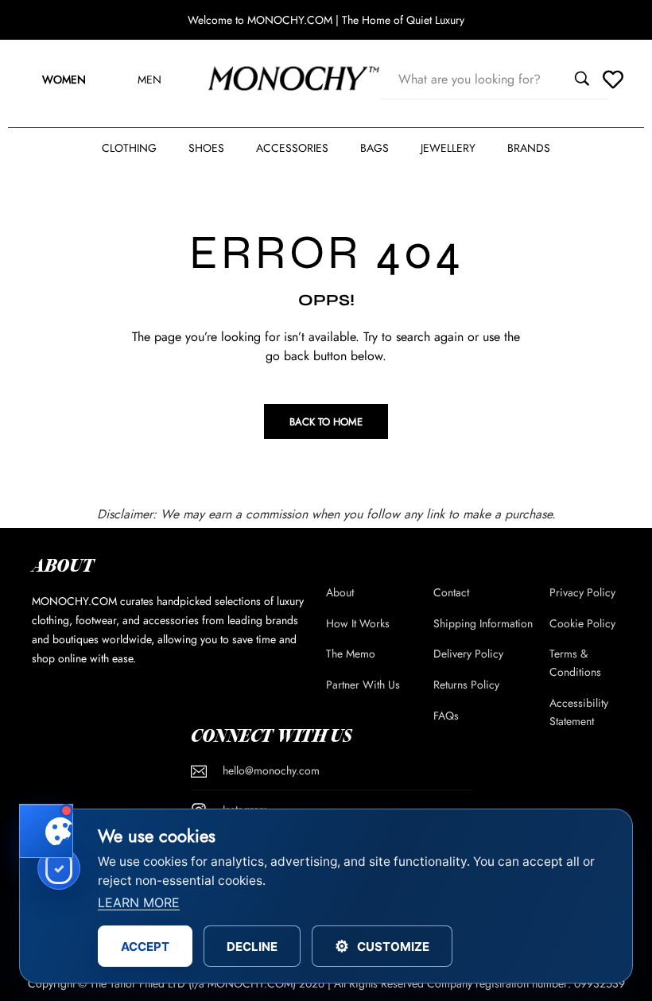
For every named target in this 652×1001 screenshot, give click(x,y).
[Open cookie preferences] (46, 831)
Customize (382, 946)
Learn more (139, 902)
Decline (252, 946)
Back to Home (326, 421)
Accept (145, 946)
